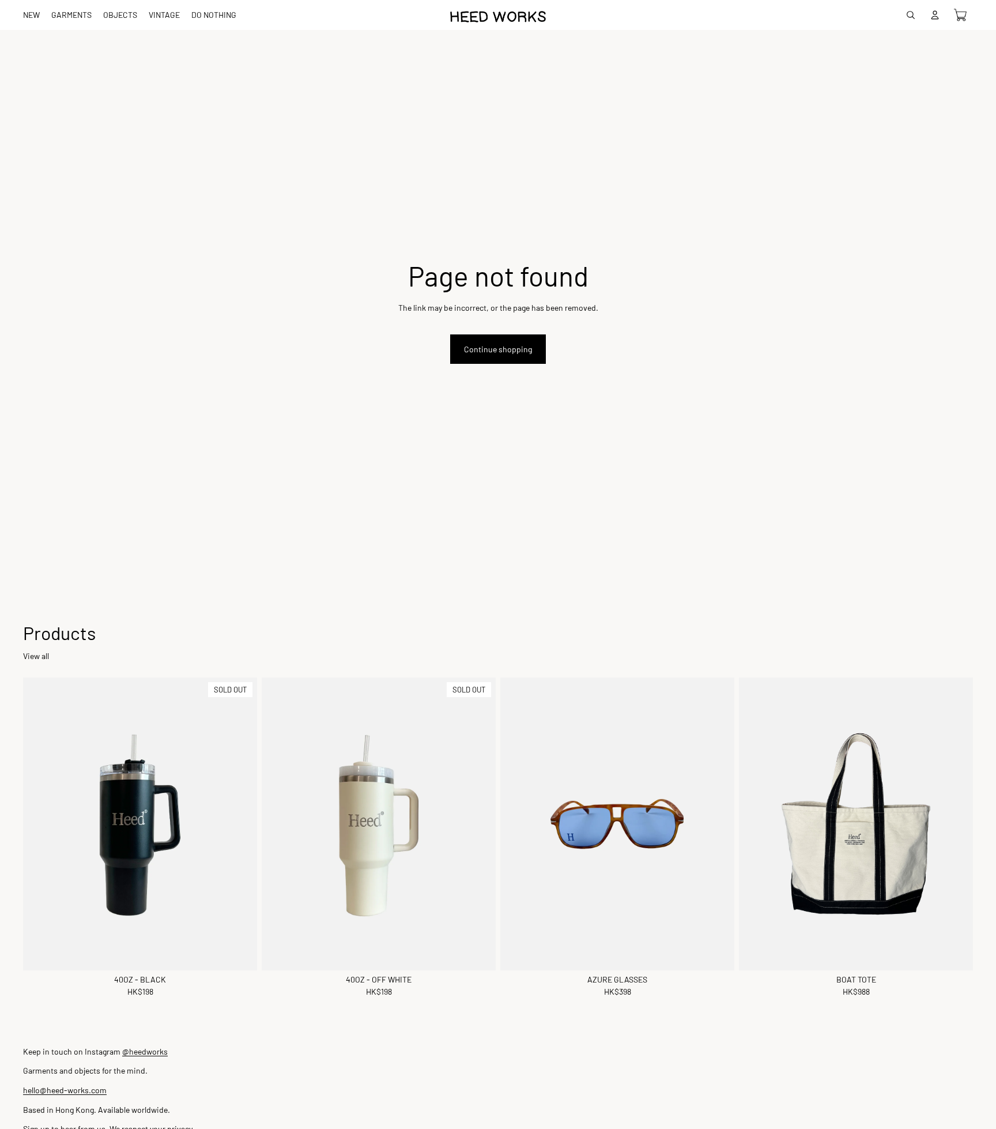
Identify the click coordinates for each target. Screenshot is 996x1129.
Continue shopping (498, 349)
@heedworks (145, 1051)
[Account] (935, 15)
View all (36, 656)
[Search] (910, 15)
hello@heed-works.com (65, 1090)
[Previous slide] (756, 824)
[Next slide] (955, 824)
